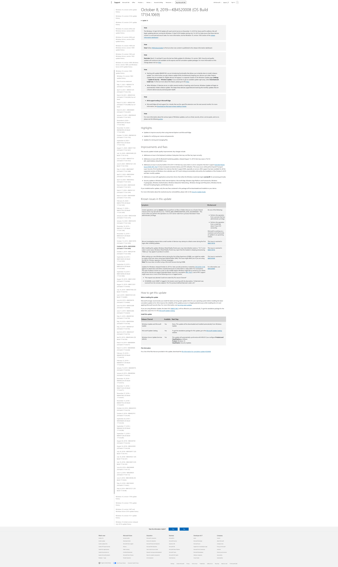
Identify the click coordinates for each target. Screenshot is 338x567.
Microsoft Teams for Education (153, 543)
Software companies (198, 555)
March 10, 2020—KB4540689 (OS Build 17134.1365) (126, 197)
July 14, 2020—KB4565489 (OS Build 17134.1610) (126, 154)
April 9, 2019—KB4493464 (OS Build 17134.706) (126, 338)
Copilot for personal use (104, 552)
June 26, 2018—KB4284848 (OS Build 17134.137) (125, 468)
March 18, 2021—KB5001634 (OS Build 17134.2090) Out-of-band (126, 97)
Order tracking (126, 549)
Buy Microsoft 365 (180, 2)
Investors (219, 549)
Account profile (126, 538)
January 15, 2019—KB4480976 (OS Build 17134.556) (126, 369)
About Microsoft (220, 541)
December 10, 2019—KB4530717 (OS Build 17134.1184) (123, 228)
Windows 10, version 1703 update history (126, 504)
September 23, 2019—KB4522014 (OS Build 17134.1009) (124, 266)
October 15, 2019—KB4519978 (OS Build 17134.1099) (126, 242)
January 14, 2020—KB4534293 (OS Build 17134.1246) (126, 222)
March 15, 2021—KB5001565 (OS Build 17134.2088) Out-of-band (126, 105)
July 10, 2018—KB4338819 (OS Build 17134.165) (126, 463)
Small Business (172, 558)
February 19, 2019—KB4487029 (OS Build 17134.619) (123, 355)
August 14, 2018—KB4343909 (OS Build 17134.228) (126, 447)
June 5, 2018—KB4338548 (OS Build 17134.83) (126, 479)
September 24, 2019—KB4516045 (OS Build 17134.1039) (124, 259)
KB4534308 (211, 258)
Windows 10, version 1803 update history (124, 72)
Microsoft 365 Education (152, 546)
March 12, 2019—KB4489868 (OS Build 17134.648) (126, 349)
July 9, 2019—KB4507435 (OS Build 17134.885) (126, 296)
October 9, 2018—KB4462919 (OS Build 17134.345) (126, 414)
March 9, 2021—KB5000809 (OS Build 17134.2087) (125, 111)
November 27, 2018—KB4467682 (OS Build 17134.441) (124, 395)
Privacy (188, 563)
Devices (148, 2)
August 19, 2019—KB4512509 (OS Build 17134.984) (126, 280)
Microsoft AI (171, 538)
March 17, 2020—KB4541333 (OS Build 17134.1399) (126, 191)
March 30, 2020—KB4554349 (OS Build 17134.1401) (126, 186)
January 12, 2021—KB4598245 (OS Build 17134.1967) (126, 116)
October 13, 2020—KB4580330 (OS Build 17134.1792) (126, 136)
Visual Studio (196, 558)
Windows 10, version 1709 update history (126, 498)
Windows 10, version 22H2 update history (126, 11)
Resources (168, 2)
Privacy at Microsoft (221, 546)
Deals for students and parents (153, 555)
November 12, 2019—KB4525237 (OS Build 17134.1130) (124, 236)
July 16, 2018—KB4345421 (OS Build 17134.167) (126, 458)
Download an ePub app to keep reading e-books (171, 106)
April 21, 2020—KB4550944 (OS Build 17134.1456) (125, 175)
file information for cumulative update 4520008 (196, 351)
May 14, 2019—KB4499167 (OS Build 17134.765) (125, 328)
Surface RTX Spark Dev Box (104, 546)
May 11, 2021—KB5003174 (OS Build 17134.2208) (125, 86)
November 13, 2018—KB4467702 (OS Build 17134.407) (124, 403)
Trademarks (202, 563)
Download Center (127, 541)
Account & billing (158, 2)
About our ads (224, 563)
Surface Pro (101, 538)
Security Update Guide (199, 192)
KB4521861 (174, 308)
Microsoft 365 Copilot (173, 555)
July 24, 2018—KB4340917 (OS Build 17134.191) (126, 452)
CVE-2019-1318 (200, 267)
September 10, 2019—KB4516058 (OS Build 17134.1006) (124, 274)
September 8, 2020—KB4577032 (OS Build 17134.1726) (123, 143)
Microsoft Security (173, 541)
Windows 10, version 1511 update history (126, 517)
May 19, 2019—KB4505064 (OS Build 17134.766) (125, 322)
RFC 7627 (189, 272)
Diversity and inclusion (222, 552)
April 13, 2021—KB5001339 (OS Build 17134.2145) (125, 91)
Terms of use (194, 563)
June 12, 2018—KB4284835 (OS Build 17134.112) (125, 474)
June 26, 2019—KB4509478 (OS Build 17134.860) (125, 301)
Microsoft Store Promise (128, 555)
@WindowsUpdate (157, 48)
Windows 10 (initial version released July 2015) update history (127, 523)
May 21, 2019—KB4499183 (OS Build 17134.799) (125, 317)
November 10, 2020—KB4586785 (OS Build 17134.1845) (124, 130)
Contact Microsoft (180, 563)
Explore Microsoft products (104, 555)
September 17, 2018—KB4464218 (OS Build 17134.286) (124, 428)
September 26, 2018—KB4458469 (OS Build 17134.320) (124, 421)
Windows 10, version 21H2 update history (126, 17)
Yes (173, 529)
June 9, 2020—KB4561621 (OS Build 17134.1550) (126, 165)
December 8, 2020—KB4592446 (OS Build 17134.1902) (123, 122)
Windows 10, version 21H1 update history (126, 23)
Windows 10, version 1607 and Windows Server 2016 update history (127, 510)
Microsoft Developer (198, 541)
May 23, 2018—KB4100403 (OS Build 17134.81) (125, 484)
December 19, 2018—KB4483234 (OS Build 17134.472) (123, 381)
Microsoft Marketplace (198, 552)
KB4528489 (211, 268)
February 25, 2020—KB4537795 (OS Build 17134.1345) (123, 203)
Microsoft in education (151, 538)
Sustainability (220, 558)
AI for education (150, 558)
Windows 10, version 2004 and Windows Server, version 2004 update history (125, 39)
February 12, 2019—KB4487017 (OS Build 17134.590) (123, 363)
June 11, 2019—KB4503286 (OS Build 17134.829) (125, 312)
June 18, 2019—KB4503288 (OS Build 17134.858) (125, 307)
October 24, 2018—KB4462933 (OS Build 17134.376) (126, 409)
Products (140, 2)
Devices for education (151, 541)
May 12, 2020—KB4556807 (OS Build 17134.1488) (125, 170)
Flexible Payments (127, 558)
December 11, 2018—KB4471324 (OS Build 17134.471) (123, 388)
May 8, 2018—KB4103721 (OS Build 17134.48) (126, 489)
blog (159, 62)
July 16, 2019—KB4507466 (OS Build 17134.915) (126, 291)
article (161, 119)
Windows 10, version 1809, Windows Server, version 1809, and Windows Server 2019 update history (127, 65)
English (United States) (106, 563)
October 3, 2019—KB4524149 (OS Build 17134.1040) (126, 253)
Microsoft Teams (172, 552)
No (184, 529)
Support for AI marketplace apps (200, 546)
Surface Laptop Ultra (103, 543)
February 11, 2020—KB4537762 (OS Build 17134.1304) (123, 210)
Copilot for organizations (104, 549)
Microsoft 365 (125, 2)
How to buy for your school (152, 549)
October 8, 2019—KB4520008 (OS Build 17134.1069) (126, 247)
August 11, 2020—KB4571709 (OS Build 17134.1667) (126, 149)
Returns (124, 546)
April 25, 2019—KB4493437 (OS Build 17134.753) (125, 333)
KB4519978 (211, 243)
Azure (195, 538)
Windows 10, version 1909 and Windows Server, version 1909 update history (125, 48)
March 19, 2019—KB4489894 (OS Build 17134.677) (126, 344)
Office (133, 2)
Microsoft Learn (197, 543)
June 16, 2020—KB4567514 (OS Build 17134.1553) (125, 160)
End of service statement (124, 81)
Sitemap (172, 563)
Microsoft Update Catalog (167, 311)
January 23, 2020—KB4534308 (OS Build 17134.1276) (126, 217)
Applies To (145, 20)
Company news (220, 543)
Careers (218, 538)
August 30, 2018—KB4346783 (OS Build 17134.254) (126, 442)
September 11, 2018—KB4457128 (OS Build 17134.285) (124, 436)
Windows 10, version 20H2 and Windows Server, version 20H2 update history (125, 31)
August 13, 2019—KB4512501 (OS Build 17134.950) (126, 285)
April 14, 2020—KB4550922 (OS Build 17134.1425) (125, 181)
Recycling (217, 563)
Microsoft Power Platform (174, 549)
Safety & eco (210, 563)
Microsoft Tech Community (199, 549)
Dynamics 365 (172, 543)
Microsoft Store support (128, 543)
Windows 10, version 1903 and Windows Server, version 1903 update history (125, 56)
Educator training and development (154, 552)
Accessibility (219, 555)
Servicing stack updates (184, 305)
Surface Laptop (102, 541)
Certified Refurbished (127, 552)
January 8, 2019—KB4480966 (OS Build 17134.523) (126, 374)
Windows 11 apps (102, 558)
